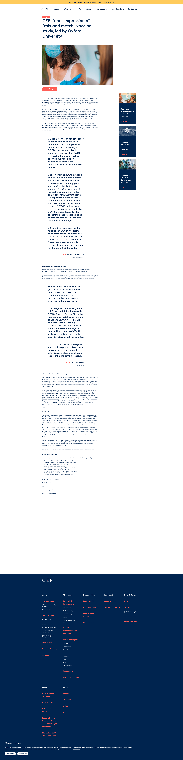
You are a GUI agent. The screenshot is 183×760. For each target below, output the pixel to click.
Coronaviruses (67, 646)
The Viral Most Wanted (130, 616)
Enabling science (67, 607)
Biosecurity (66, 617)
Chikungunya (66, 643)
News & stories (116, 9)
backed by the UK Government (50, 399)
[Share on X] (55, 89)
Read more (124, 121)
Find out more (108, 2)
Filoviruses (66, 653)
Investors (45, 624)
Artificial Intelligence (69, 614)
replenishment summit (64, 402)
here (59, 479)
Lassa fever (66, 656)
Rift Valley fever (67, 665)
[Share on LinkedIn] (52, 89)
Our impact (101, 9)
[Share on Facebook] (49, 89)
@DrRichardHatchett (90, 449)
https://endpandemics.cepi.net (57, 445)
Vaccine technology (68, 611)
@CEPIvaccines (79, 449)
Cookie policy (76, 749)
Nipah (64, 662)
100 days (49, 397)
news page (51, 449)
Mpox (64, 659)
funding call (94, 377)
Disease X (65, 649)
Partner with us (85, 9)
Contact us (132, 9)
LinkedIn (47, 451)
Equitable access (47, 609)
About (56, 9)
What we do (69, 9)
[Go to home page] (46, 9)
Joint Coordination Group (49, 627)
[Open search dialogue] (141, 9)
